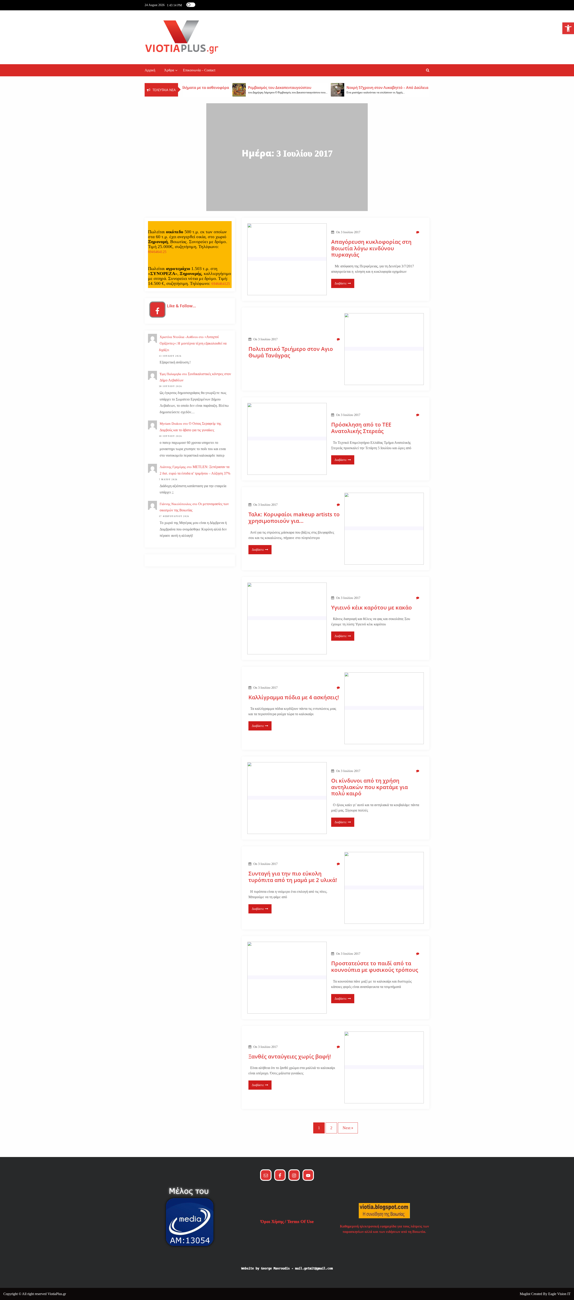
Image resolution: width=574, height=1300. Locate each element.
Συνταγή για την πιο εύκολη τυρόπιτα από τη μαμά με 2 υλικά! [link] (292, 876)
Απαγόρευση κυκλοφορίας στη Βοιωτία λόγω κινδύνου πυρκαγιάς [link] (371, 248)
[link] (568, 28)
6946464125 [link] (157, 252)
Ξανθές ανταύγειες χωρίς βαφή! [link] (289, 1056)
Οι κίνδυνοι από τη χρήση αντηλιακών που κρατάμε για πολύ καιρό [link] (369, 787)
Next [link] (346, 1128)
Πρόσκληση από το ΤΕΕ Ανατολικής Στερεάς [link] (361, 427)
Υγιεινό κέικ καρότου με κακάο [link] (371, 607)
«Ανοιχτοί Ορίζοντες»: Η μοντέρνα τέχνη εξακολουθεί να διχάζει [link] (192, 343)
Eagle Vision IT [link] (559, 1294)
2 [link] (331, 1128)
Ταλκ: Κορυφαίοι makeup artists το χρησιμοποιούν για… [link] (294, 517)
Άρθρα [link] (169, 70)
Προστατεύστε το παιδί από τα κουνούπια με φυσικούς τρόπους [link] (374, 966)
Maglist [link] (525, 1294)
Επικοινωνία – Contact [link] (199, 70)
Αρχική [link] (150, 70)
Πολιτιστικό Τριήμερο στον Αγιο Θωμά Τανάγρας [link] (290, 352)
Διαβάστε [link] (341, 283)
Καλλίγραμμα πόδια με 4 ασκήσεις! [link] (293, 697)
